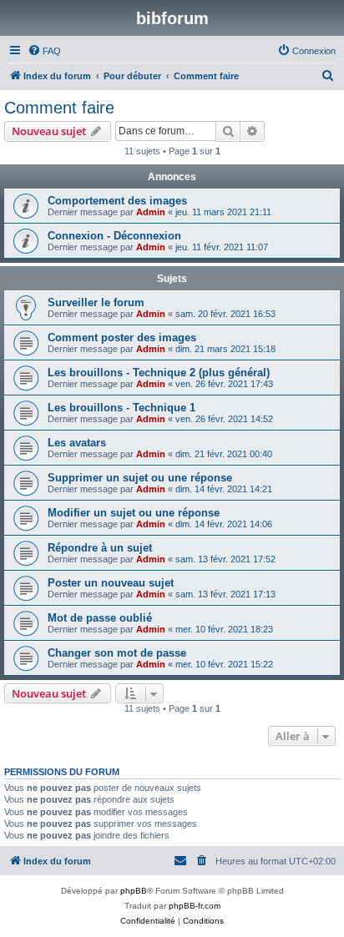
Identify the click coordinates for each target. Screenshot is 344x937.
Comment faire (59, 107)
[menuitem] (44, 51)
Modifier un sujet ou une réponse (134, 512)
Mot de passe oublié (100, 618)
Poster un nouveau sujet (111, 583)
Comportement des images (117, 200)
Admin (150, 212)
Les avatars (77, 442)
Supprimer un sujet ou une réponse (140, 477)
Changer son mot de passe (117, 653)
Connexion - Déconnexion (114, 235)
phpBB (133, 890)
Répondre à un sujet (100, 548)
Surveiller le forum (96, 302)
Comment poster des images (122, 337)
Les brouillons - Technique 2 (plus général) (159, 372)
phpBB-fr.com (194, 905)
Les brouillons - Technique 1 (121, 407)
